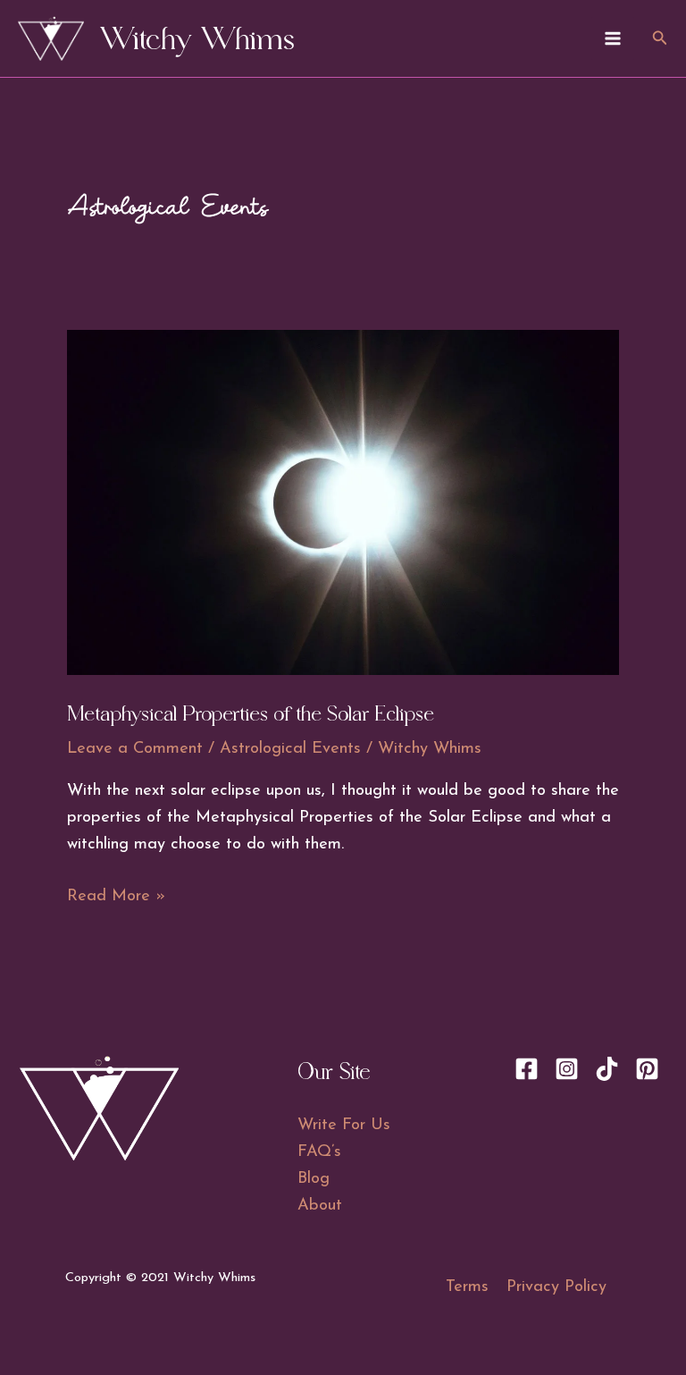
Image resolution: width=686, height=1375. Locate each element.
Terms (467, 1286)
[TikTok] (607, 1069)
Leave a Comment (135, 748)
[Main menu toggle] (612, 38)
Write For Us (343, 1125)
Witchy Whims (197, 38)
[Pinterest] (647, 1069)
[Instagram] (567, 1069)
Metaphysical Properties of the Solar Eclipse (250, 713)
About (319, 1205)
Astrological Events (290, 748)
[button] (660, 38)
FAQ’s (319, 1151)
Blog (313, 1178)
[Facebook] (526, 1069)
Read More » (116, 898)
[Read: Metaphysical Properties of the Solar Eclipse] (343, 501)
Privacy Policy (556, 1286)
